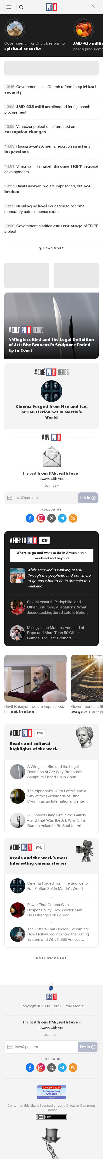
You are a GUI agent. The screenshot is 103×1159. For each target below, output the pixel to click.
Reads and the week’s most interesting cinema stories (38, 861)
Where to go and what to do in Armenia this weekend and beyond (51, 555)
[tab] (41, 1130)
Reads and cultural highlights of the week (33, 746)
